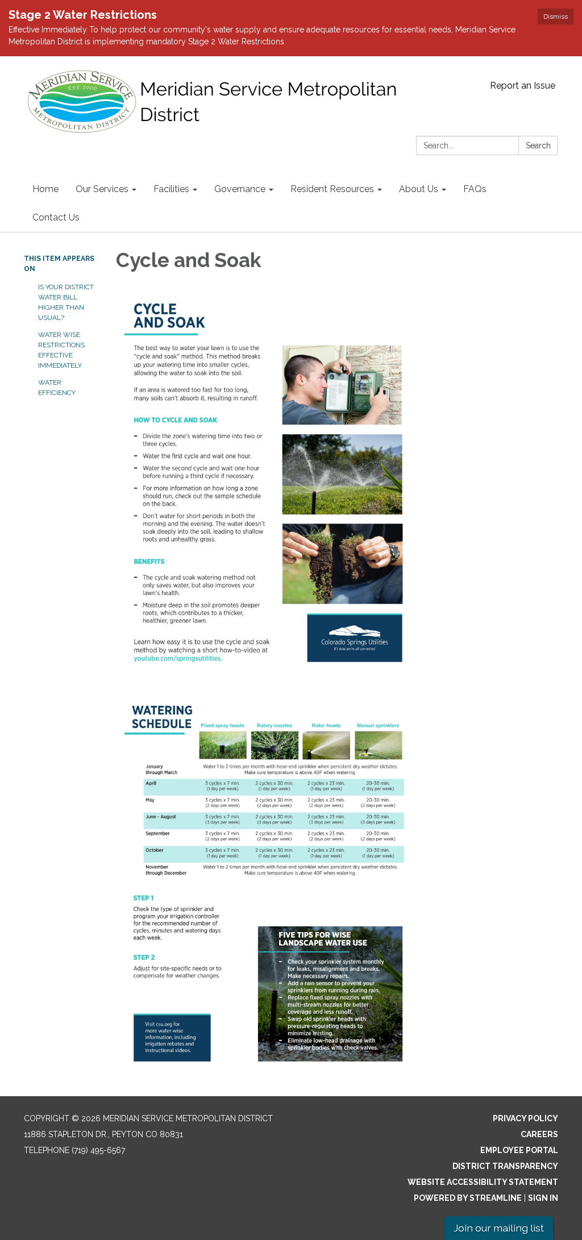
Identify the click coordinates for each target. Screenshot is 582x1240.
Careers (539, 1134)
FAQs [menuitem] (475, 189)
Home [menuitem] (45, 189)
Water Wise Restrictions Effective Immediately (61, 350)
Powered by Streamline (468, 1197)
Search (538, 145)
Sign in (543, 1197)
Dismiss (555, 16)
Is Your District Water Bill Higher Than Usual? (66, 302)
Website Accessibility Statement (483, 1182)
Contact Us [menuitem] (56, 217)
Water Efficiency (57, 387)
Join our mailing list (499, 1228)
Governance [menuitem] (239, 189)
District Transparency (505, 1166)
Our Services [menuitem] (102, 189)
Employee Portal (519, 1150)
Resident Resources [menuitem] (332, 189)
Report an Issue (522, 85)
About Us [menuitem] (418, 189)
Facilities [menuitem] (171, 189)
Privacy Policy (525, 1118)
